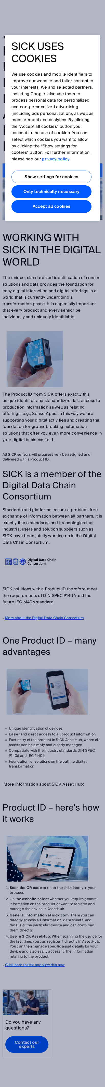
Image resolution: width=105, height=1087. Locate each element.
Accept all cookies (52, 206)
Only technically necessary (51, 191)
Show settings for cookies (51, 176)
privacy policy (55, 159)
